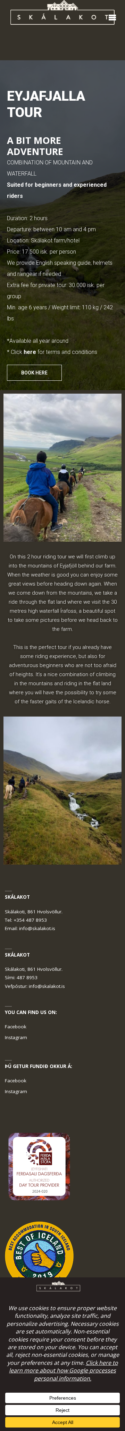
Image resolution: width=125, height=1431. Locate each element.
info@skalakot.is (37, 928)
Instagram (16, 1037)
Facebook (15, 1026)
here (30, 352)
